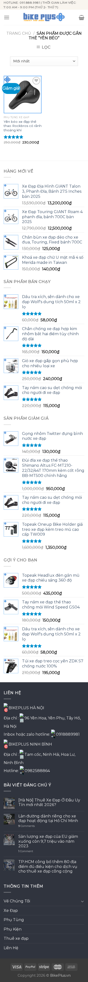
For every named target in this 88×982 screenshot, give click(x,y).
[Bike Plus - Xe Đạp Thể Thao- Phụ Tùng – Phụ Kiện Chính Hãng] (44, 17)
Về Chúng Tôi (17, 901)
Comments (26, 826)
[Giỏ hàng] (81, 17)
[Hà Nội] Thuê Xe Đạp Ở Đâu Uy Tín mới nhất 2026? (49, 802)
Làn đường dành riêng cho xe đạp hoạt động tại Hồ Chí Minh (48, 818)
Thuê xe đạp (16, 938)
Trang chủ (18, 33)
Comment (25, 851)
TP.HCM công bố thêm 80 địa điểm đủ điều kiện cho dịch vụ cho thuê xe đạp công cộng (47, 866)
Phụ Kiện (13, 929)
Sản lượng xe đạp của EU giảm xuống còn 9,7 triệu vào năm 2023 (48, 841)
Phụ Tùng (14, 919)
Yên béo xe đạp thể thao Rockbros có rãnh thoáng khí (23, 126)
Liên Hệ (11, 948)
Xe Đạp (11, 910)
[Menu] (7, 17)
